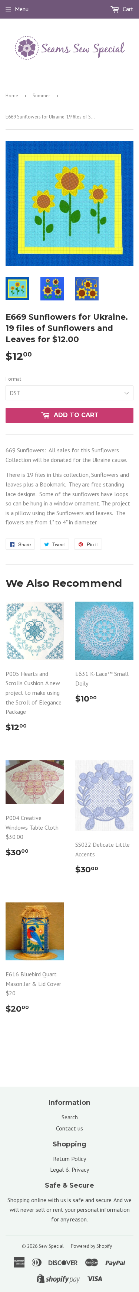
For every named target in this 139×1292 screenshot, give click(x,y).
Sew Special (51, 1246)
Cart (127, 9)
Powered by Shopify (91, 1246)
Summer (41, 95)
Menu (22, 9)
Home (12, 95)
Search (70, 1117)
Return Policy (69, 1158)
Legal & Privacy (69, 1169)
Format (13, 378)
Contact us (69, 1128)
